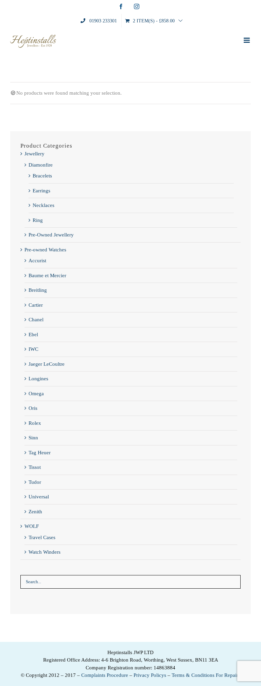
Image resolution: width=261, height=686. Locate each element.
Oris (33, 408)
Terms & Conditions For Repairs (206, 675)
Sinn (33, 437)
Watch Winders (44, 552)
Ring (38, 220)
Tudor (35, 482)
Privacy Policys (150, 675)
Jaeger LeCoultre (47, 364)
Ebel (33, 334)
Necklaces (43, 205)
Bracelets (42, 175)
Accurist (37, 260)
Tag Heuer (40, 452)
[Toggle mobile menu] (247, 40)
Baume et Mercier (47, 275)
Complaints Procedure (104, 675)
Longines (38, 378)
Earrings (41, 190)
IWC (33, 349)
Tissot (35, 467)
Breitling (38, 290)
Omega (36, 393)
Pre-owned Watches (45, 249)
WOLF (31, 526)
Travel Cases (42, 537)
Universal (39, 496)
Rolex (35, 423)
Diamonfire (41, 165)
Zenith (35, 511)
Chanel (36, 319)
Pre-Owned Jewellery (51, 234)
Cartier (36, 305)
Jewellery (34, 153)
